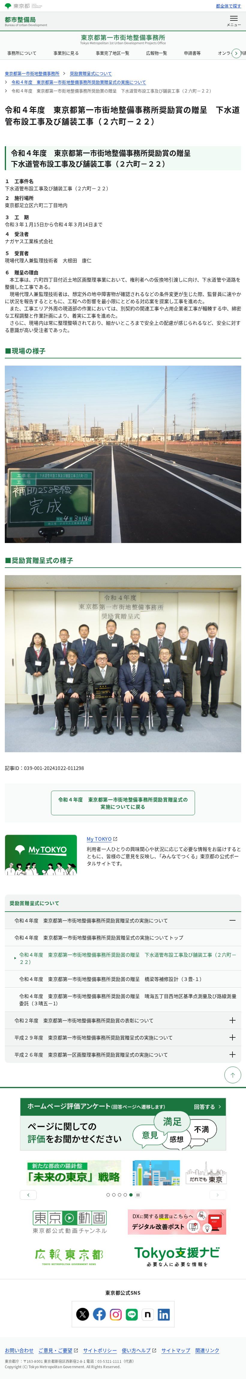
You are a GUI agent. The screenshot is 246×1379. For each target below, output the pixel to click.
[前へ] (28, 1195)
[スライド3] (114, 1194)
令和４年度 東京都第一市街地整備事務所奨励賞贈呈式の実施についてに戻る (123, 803)
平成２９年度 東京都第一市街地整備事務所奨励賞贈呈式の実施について (93, 1037)
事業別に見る (66, 53)
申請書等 (192, 53)
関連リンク (207, 1350)
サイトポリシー (100, 1350)
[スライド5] (119, 1194)
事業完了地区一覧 (112, 53)
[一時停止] (138, 1195)
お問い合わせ (19, 1350)
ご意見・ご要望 (55, 1350)
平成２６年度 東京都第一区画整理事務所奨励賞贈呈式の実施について (91, 1054)
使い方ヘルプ (136, 1350)
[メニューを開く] (233, 21)
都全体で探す (228, 6)
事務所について (22, 53)
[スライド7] (125, 1194)
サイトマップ (175, 1350)
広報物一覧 (156, 53)
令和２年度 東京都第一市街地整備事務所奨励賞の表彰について (84, 1020)
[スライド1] (108, 1194)
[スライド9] (131, 1194)
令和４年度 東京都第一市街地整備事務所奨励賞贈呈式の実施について (91, 920)
